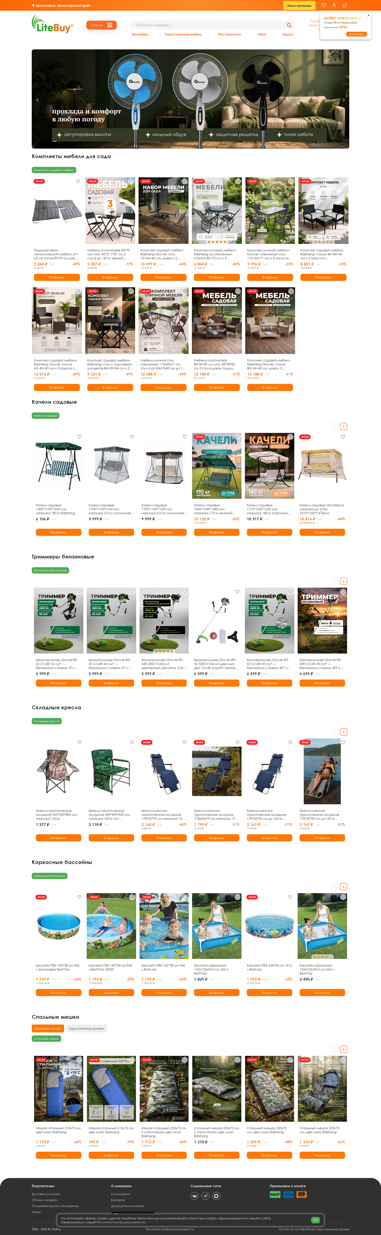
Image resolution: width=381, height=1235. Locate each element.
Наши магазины (299, 5)
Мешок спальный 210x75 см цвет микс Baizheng (58, 1130)
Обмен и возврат (44, 1200)
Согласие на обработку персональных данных (314, 1229)
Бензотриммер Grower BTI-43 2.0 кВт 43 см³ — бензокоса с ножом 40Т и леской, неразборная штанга (268, 664)
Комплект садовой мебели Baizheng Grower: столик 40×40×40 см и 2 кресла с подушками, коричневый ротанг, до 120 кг (55, 364)
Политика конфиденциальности (170, 1229)
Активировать (356, 34)
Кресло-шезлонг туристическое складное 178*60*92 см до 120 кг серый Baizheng (319, 815)
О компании (120, 1194)
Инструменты (229, 34)
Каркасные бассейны (49, 876)
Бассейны (140, 34)
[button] (343, 100)
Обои (261, 34)
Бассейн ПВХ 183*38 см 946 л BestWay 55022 (110, 967)
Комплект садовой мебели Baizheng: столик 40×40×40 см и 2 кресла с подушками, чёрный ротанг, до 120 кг (322, 254)
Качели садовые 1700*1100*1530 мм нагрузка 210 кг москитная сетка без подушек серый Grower (110, 509)
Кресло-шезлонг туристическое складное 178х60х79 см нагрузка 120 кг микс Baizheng (215, 815)
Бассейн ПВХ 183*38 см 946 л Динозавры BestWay (57, 967)
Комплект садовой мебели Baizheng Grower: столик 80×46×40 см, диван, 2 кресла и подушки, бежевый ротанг (269, 364)
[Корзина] (345, 5)
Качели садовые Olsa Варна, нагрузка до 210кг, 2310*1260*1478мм (322, 509)
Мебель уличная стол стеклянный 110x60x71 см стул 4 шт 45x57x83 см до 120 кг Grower (163, 364)
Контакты (118, 1200)
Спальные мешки (46, 1038)
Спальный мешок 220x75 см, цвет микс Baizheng (267, 1130)
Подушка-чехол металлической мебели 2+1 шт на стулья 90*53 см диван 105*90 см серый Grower (56, 254)
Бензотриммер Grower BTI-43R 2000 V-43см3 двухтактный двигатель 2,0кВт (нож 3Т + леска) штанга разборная (163, 664)
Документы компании (127, 1206)
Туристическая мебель (183, 34)
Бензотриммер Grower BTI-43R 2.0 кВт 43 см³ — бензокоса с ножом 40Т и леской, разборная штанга (321, 664)
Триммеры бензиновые (50, 570)
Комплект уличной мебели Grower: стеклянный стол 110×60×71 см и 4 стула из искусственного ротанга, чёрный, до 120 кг (268, 254)
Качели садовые (45, 415)
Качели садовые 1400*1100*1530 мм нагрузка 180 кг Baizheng (55, 509)
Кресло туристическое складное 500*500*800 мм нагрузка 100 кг (56, 815)
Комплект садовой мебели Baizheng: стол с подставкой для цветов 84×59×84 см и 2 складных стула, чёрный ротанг (109, 364)
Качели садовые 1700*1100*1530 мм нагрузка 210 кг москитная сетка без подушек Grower (162, 509)
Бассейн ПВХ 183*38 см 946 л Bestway (163, 967)
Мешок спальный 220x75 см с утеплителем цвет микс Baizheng (163, 1132)
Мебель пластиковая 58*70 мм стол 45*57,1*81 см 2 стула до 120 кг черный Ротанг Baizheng (108, 254)
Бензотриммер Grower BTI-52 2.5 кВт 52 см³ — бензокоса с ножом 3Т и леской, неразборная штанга (57, 664)
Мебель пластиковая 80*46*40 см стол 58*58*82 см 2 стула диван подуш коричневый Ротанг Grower (215, 364)
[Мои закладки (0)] (323, 5)
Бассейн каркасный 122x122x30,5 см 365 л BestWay (211, 969)
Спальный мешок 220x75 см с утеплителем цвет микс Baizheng (216, 1132)
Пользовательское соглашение (55, 1206)
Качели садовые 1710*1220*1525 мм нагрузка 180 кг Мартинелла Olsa (269, 509)
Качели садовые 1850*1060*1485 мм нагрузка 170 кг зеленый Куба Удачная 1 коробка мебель (213, 509)
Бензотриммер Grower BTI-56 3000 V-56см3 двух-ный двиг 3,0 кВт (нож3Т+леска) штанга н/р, (215, 664)
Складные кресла (46, 721)
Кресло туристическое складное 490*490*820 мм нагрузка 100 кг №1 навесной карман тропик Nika (109, 815)
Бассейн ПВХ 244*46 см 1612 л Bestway (269, 967)
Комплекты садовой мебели (54, 170)
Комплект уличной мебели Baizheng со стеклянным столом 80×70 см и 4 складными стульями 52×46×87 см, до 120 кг (215, 254)
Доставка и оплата (46, 1194)
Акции (287, 34)
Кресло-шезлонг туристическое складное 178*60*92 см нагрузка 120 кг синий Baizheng (162, 815)
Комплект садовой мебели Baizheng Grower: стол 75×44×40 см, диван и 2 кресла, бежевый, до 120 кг (161, 254)
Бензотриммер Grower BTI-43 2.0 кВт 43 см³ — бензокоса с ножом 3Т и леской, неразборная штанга (110, 664)
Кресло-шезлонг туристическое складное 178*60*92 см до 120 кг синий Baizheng (266, 815)
